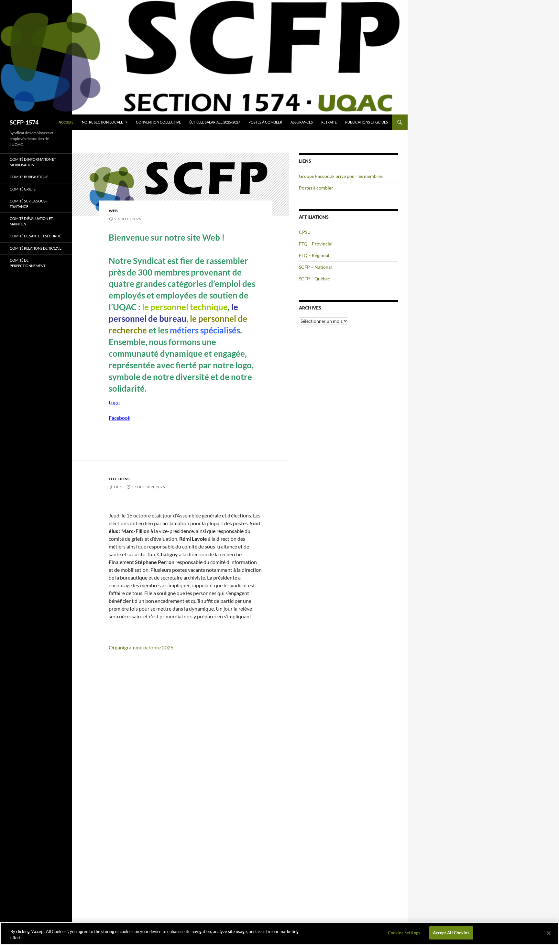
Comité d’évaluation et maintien (31, 221)
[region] (279, 933)
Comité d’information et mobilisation (33, 162)
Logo (114, 402)
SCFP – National (315, 267)
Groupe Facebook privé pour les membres (341, 176)
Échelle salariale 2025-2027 (214, 122)
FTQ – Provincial (316, 243)
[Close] (549, 933)
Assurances (301, 122)
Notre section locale (102, 122)
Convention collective (158, 122)
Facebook (119, 418)
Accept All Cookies (451, 932)
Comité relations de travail (35, 248)
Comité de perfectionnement (27, 263)
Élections (119, 478)
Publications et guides (366, 122)
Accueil (66, 122)
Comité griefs (23, 189)
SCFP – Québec (314, 278)
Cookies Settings (404, 932)
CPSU (305, 232)
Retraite (329, 122)
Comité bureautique (29, 177)
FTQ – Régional (314, 255)
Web (113, 210)
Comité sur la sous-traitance (28, 204)
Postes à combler (265, 122)
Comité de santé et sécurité (35, 236)
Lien (118, 486)
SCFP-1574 (24, 122)
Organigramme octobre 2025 (141, 647)
